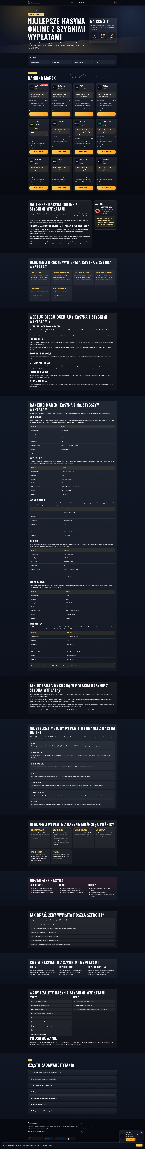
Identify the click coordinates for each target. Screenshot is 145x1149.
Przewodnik (55, 62)
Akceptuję (139, 1145)
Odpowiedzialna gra (86, 1131)
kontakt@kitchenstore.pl (39, 1131)
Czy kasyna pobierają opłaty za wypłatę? (43, 1091)
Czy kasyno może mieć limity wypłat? (41, 1111)
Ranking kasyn (35, 62)
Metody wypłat (78, 62)
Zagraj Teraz (38, 114)
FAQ (97, 62)
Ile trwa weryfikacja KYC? (38, 1104)
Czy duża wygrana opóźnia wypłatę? (41, 1085)
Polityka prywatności (86, 1127)
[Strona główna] (34, 2)
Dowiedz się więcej (47, 1145)
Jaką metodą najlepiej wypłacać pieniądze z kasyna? (46, 1072)
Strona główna (31, 10)
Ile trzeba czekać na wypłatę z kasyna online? (44, 1079)
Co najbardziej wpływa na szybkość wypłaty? (44, 1098)
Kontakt (81, 2)
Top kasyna (73, 2)
